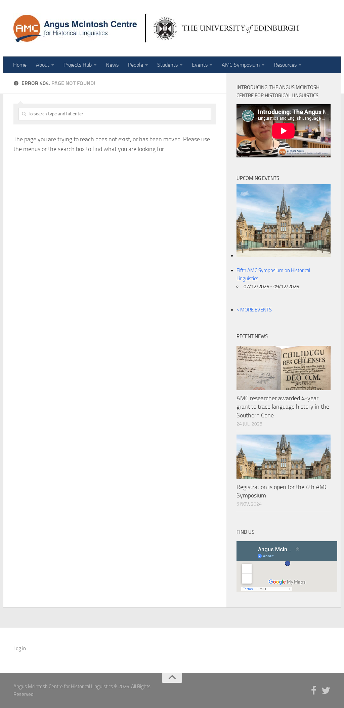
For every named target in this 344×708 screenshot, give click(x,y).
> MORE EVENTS (254, 310)
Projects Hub (77, 65)
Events (200, 65)
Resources (285, 65)
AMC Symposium (241, 65)
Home (20, 65)
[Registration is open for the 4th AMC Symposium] (283, 457)
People (135, 65)
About (42, 65)
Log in (19, 648)
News (112, 65)
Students (167, 65)
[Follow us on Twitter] (326, 691)
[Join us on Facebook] (313, 691)
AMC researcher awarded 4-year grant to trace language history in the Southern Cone (282, 407)
